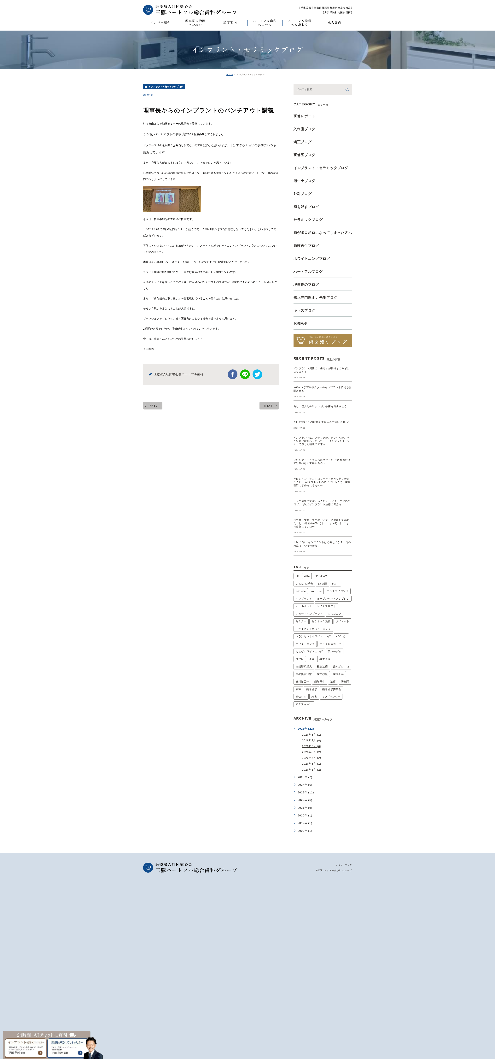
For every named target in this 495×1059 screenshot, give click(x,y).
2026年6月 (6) (311, 746)
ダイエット (342, 621)
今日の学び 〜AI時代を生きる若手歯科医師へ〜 (322, 422)
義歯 (298, 689)
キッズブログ (304, 310)
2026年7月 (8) (311, 740)
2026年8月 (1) (311, 734)
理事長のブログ (306, 284)
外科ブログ (303, 194)
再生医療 (324, 659)
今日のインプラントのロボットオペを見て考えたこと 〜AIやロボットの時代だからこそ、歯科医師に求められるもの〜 (322, 482)
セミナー (301, 621)
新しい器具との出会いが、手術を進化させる (320, 406)
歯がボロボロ (341, 666)
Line (245, 374)
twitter (257, 374)
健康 (311, 659)
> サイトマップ (344, 865)
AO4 (307, 576)
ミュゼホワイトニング (309, 651)
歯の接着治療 (304, 674)
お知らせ (301, 323)
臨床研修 (311, 689)
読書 (314, 696)
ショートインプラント (309, 613)
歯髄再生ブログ (306, 246)
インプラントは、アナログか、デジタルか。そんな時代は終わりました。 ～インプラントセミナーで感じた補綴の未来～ (322, 441)
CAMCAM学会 (304, 583)
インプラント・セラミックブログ (165, 86)
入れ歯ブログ (304, 129)
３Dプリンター (331, 696)
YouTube (316, 591)
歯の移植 (322, 674)
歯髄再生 (319, 681)
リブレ (300, 659)
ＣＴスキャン (304, 704)
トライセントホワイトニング (313, 628)
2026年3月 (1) (311, 763)
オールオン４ (304, 606)
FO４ (335, 583)
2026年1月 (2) (311, 769)
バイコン (341, 636)
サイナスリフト (326, 606)
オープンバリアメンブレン (333, 598)
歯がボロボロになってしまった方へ (323, 233)
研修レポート (304, 116)
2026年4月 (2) (311, 757)
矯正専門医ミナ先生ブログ (315, 297)
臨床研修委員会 (331, 689)
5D (297, 576)
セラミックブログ (308, 220)
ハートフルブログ (308, 272)
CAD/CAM (321, 576)
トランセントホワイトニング (313, 636)
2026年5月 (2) (311, 752)
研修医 (345, 681)
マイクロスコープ (330, 643)
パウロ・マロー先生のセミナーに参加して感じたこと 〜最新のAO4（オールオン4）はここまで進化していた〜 (322, 523)
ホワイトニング (305, 643)
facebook (232, 374)
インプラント (304, 598)
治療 (333, 681)
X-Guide (301, 591)
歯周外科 (338, 674)
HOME (229, 75)
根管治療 (322, 666)
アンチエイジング (337, 591)
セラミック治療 (321, 621)
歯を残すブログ (306, 207)
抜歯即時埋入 (304, 666)
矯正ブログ (303, 142)
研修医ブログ (304, 155)
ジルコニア (334, 613)
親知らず (301, 696)
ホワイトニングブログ (312, 259)
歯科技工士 (302, 681)
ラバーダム (334, 651)
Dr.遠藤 (322, 583)
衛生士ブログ (304, 181)
